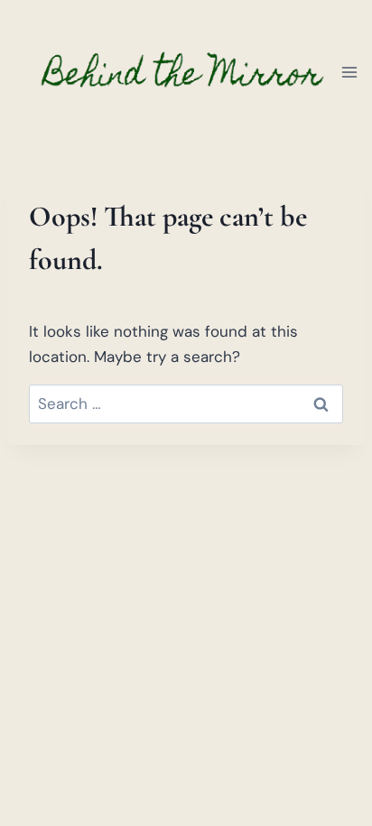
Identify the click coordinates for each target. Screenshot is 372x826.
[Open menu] (350, 72)
